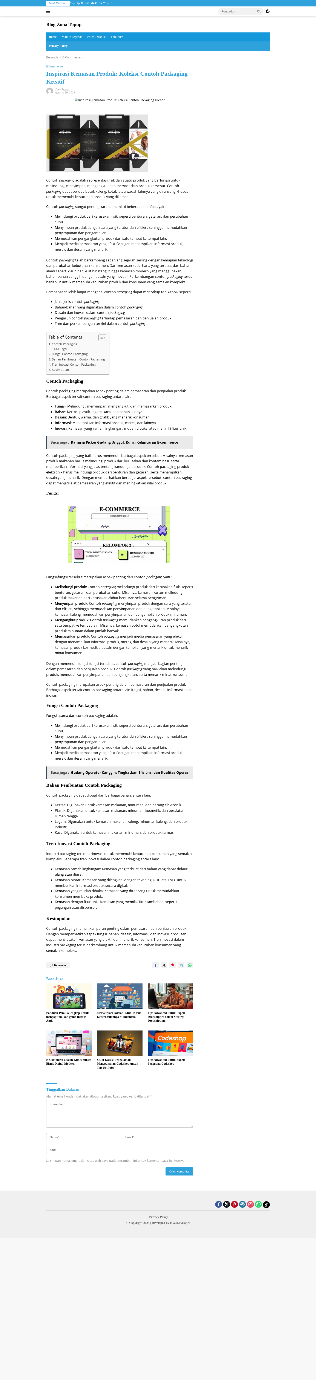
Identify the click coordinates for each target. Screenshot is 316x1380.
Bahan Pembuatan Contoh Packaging (78, 359)
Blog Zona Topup (63, 24)
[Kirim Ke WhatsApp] (190, 965)
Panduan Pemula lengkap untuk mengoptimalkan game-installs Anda (67, 1016)
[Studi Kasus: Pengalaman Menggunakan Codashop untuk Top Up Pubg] (120, 1043)
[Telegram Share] (181, 965)
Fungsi (62, 349)
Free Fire (117, 36)
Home (53, 36)
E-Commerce (54, 66)
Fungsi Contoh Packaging (70, 354)
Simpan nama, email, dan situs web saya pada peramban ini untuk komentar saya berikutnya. (117, 1161)
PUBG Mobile (96, 36)
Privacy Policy (58, 45)
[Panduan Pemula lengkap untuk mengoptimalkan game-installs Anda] (69, 996)
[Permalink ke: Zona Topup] (49, 91)
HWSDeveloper (180, 1222)
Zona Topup (62, 89)
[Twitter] (226, 1204)
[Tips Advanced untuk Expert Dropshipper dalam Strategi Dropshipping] (170, 996)
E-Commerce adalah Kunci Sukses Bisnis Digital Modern (68, 1061)
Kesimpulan (60, 370)
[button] (259, 11)
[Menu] (49, 11)
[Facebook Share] (155, 965)
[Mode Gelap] (267, 11)
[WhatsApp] (258, 1204)
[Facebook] (218, 1204)
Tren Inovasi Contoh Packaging (74, 364)
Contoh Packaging (64, 344)
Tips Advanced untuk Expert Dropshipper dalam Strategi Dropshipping (166, 1016)
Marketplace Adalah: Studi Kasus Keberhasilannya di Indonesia (119, 1014)
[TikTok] (266, 1204)
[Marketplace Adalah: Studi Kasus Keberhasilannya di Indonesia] (120, 996)
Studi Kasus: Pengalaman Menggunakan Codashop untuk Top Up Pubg (117, 1063)
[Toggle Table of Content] (100, 337)
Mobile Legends (72, 36)
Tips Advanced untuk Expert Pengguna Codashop (166, 1061)
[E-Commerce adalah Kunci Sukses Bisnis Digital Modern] (69, 1043)
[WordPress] (242, 1204)
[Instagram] (250, 1204)
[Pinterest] (234, 1204)
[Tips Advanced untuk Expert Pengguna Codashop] (170, 1043)
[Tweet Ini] (164, 965)
